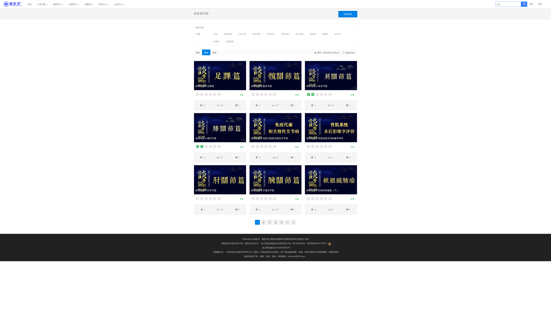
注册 (540, 3)
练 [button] (197, 94)
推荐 (215, 52)
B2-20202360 (299, 243)
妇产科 (338, 33)
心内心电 (242, 33)
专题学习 (73, 4)
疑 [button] (210, 94)
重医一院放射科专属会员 (328, 52)
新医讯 (257, 239)
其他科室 (230, 41)
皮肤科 (217, 41)
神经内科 (257, 33)
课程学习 (57, 4)
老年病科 (285, 33)
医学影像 (228, 33)
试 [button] (202, 94)
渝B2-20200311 (252, 243)
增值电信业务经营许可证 (232, 243)
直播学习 (89, 4)
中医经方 (271, 33)
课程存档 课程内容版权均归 (274, 239)
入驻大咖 (41, 4)
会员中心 (118, 4)
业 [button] (219, 94)
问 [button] (206, 94)
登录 (531, 3)
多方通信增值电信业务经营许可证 (276, 243)
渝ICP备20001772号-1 (317, 243)
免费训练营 (350, 52)
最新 (198, 52)
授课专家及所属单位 (295, 239)
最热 (206, 52)
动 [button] (215, 94)
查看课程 (348, 14)
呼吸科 (325, 33)
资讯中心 (102, 4)
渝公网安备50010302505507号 (276, 247)
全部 (216, 33)
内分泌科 (300, 33)
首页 (30, 4)
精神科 (313, 33)
